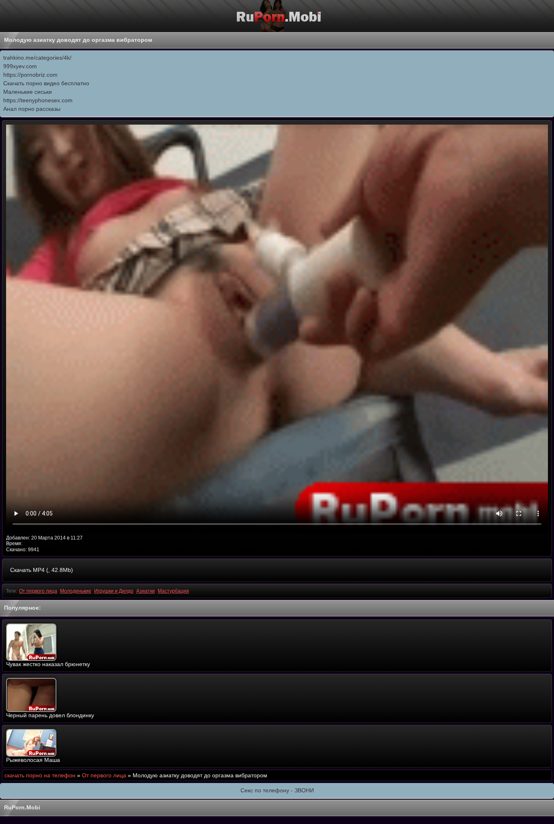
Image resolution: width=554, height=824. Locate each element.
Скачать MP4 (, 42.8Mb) (41, 570)
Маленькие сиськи (27, 91)
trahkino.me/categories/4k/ (37, 57)
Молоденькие (75, 591)
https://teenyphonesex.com (38, 100)
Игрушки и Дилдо (113, 591)
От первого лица (38, 591)
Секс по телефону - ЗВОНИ (277, 790)
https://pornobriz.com (30, 74)
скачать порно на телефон (39, 775)
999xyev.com (20, 66)
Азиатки (145, 591)
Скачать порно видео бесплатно (46, 83)
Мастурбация (173, 591)
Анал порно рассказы (31, 109)
